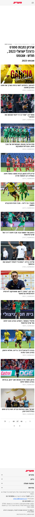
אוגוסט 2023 (8, 44)
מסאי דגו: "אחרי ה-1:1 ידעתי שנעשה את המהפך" (19, 116)
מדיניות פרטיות (21, 514)
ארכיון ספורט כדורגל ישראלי (21, 44)
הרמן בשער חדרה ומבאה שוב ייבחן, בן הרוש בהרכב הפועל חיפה (18, 381)
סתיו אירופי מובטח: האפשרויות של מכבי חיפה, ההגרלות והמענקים (19, 145)
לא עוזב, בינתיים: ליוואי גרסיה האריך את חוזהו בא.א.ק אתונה (17, 86)
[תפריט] (33, 3)
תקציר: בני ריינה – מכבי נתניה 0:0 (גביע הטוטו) (19, 204)
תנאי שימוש (30, 514)
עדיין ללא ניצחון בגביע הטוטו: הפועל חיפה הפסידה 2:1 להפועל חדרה (19, 175)
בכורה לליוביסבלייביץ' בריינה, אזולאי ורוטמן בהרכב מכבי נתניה (18, 351)
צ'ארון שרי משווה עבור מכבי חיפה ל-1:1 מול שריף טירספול (18, 234)
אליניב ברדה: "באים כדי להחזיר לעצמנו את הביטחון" (18, 263)
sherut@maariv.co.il (20, 499)
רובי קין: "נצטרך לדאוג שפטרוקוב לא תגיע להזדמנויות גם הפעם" (18, 292)
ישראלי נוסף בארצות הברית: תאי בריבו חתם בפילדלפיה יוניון (18, 410)
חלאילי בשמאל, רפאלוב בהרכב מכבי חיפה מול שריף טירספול (18, 322)
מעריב (32, 44)
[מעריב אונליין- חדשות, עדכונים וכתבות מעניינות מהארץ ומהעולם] (17, 2)
